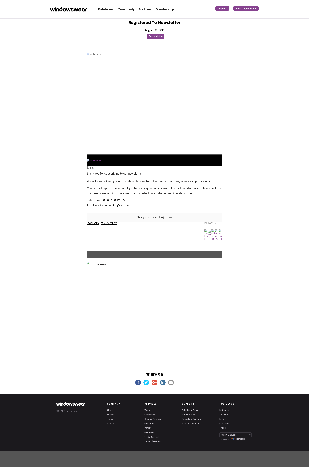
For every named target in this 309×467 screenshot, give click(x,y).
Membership (165, 9)
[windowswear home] (70, 404)
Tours (147, 410)
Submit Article (188, 414)
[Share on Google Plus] (154, 382)
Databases (106, 9)
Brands (110, 419)
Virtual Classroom (152, 441)
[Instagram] (217, 235)
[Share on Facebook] (138, 382)
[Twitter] (209, 235)
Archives (145, 9)
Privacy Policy (109, 223)
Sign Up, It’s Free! (246, 8)
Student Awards (152, 437)
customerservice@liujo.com (113, 205)
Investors (111, 423)
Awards (110, 414)
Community (126, 9)
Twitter (222, 428)
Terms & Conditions (191, 423)
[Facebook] (206, 235)
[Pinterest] (213, 234)
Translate (240, 438)
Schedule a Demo (190, 410)
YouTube (223, 414)
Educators (149, 423)
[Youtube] (220, 234)
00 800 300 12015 (113, 200)
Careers (148, 428)
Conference (149, 414)
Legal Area (93, 223)
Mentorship (149, 432)
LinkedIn (223, 419)
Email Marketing (156, 36)
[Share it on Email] (171, 382)
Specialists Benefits (191, 419)
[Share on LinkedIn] (163, 382)
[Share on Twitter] (146, 382)
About (110, 410)
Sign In (222, 8)
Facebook (224, 423)
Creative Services (152, 419)
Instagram (224, 410)
